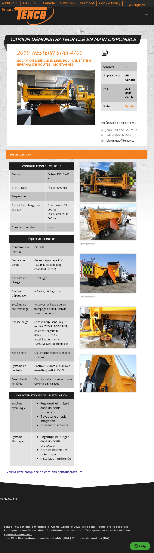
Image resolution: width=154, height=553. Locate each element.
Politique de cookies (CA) (90, 537)
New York (67, 3)
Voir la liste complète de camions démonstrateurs (44, 472)
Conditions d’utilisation (64, 530)
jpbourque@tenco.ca (120, 140)
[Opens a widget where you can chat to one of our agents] (140, 546)
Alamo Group (60, 526)
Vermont (87, 3)
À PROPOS (10, 3)
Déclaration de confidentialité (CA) (43, 537)
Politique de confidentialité (24, 530)
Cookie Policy (109, 3)
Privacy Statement (17, 10)
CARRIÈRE (30, 3)
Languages (139, 5)
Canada (49, 3)
